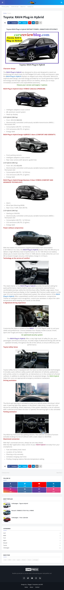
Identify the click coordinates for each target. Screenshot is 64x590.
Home (4, 13)
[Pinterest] (29, 22)
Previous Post (5, 472)
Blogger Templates (33, 584)
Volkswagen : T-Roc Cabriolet (20, 517)
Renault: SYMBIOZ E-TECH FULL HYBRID (23, 510)
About (31, 587)
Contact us (30, 6)
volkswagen (32, 548)
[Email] (36, 22)
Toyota (9, 13)
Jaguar (32, 540)
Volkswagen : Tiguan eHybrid (20, 503)
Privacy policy (5, 6)
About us (22, 6)
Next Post (59, 472)
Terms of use (14, 6)
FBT (42, 584)
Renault (32, 543)
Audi (32, 533)
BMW (32, 535)
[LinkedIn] (33, 22)
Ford (32, 538)
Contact (37, 587)
